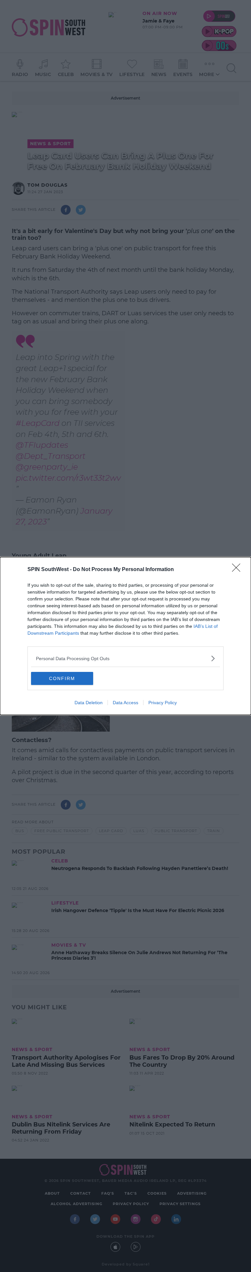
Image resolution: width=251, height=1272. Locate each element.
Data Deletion (89, 702)
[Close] (238, 570)
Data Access (125, 702)
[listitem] (125, 658)
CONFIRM (62, 678)
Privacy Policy (162, 702)
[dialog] (125, 636)
